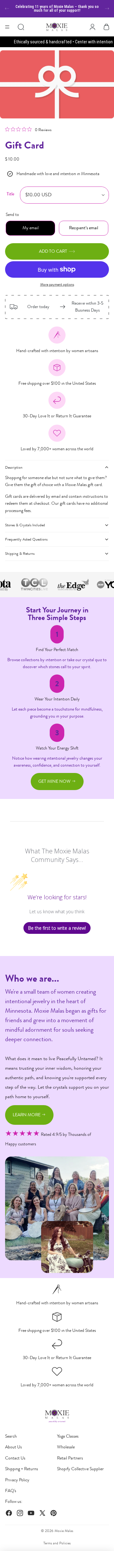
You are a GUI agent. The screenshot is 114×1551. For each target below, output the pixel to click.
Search (11, 1436)
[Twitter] (42, 1513)
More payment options (57, 284)
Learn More (27, 1114)
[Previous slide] (7, 9)
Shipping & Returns (20, 553)
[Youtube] (31, 1513)
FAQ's (10, 1490)
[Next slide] (107, 9)
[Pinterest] (53, 1513)
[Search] (21, 27)
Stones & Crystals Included (25, 525)
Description (13, 467)
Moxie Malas (63, 1531)
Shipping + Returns (21, 1469)
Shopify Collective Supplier (80, 1469)
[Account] (92, 27)
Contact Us (15, 1458)
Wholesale (66, 1447)
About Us (13, 1447)
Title (10, 194)
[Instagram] (20, 1513)
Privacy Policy (17, 1480)
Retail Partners (70, 1458)
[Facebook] (9, 1513)
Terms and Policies (57, 1543)
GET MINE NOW (55, 781)
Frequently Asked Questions (26, 539)
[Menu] (7, 27)
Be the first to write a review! (57, 928)
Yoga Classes (68, 1436)
